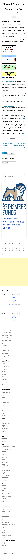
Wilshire (3, 478)
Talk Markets (4, 371)
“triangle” (23, 133)
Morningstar (4, 457)
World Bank (4, 356)
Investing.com (4, 439)
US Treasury (4, 345)
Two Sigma (4, 537)
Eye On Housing (5, 403)
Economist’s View (5, 402)
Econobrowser (5, 399)
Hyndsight (4, 519)
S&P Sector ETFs (5, 469)
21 (16, 250)
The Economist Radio (6, 423)
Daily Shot (4, 397)
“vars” (3, 90)
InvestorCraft (4, 491)
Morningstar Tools (5, 493)
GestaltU (3, 517)
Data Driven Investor (6, 511)
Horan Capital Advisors (6, 407)
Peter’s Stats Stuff (5, 522)
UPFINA (3, 413)
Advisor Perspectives (6, 392)
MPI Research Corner (6, 410)
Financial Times (5, 381)
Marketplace (4, 430)
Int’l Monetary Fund (5, 353)
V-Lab (3, 501)
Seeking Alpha (5, 368)
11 (5, 248)
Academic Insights (5, 390)
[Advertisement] (14, 272)
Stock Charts (4, 473)
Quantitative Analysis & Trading (8, 524)
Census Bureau (5, 334)
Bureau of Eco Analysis (6, 330)
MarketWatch (4, 545)
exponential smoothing (9, 100)
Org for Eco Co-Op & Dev (7, 355)
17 (2, 250)
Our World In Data (5, 460)
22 (19, 250)
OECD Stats (4, 459)
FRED (3, 454)
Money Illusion (5, 408)
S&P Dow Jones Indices (6, 470)
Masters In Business (6, 431)
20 (12, 250)
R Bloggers (4, 532)
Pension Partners (5, 412)
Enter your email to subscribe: (8, 158)
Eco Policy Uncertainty (6, 449)
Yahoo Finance (5, 441)
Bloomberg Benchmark (6, 420)
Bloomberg (4, 376)
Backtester (4, 485)
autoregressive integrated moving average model (16, 93)
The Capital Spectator (14, 6)
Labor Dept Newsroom (6, 340)
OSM (3, 521)
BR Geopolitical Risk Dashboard (8, 446)
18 (5, 250)
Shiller (3, 467)
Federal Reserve (5, 338)
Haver (3, 405)
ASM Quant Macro (5, 506)
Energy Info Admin (5, 337)
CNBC (3, 377)
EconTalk (3, 425)
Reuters (3, 384)
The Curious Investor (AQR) (7, 421)
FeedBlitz (9, 166)
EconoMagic (4, 447)
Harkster (3, 363)
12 (9, 248)
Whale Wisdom (5, 477)
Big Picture (4, 395)
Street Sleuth (4, 369)
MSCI (3, 456)
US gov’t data (4, 480)
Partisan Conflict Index (6, 462)
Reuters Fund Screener (6, 496)
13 (12, 248)
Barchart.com (4, 438)
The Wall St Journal (5, 386)
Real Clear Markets (5, 366)
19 (9, 250)
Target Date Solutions (6, 499)
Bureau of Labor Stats (6, 332)
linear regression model (9, 106)
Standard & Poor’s (5, 472)
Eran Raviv (4, 514)
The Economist (5, 379)
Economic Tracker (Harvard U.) (8, 512)
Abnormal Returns (5, 361)
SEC (2, 343)
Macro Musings (5, 428)
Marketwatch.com (5, 382)
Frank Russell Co (5, 465)
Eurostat (3, 452)
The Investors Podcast (6, 426)
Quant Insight (4, 525)
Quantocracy (4, 527)
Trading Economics (5, 475)
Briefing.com (4, 542)
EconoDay (4, 543)
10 (2, 248)
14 (16, 248)
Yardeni (3, 415)
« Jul (2, 254)
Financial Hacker (5, 516)
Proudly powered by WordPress (8, 553)
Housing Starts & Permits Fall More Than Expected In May (20, 145)
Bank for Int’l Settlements (7, 351)
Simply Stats (4, 534)
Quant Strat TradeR (6, 529)
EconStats (4, 451)
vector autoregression (9, 81)
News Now (4, 364)
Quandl (3, 464)
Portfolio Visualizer (5, 495)
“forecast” (5, 96)
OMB (3, 342)
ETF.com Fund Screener (6, 486)
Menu (14, 16)
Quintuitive (4, 530)
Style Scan (4, 498)
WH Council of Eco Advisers (7, 347)
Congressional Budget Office (7, 335)
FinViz (3, 490)
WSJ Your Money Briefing (7, 433)
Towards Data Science (6, 535)
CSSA (3, 509)
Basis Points (4, 394)
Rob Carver (4, 508)
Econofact (4, 400)
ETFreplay (4, 488)
